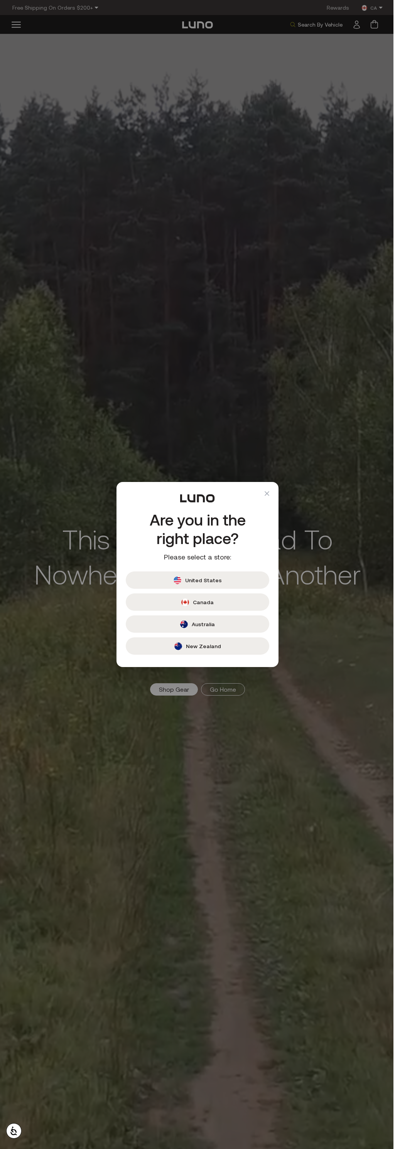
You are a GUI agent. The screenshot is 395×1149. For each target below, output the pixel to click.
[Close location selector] (264, 493)
